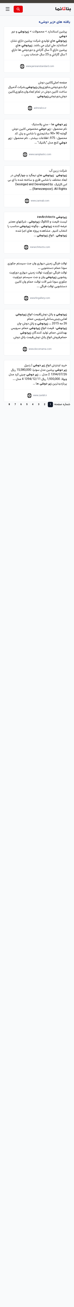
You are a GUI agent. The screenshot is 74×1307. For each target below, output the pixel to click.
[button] (7, 9)
